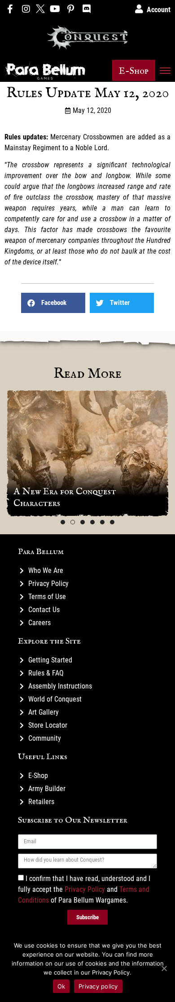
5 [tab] (102, 522)
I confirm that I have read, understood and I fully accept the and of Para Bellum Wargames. (84, 889)
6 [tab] (112, 522)
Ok (61, 986)
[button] (133, 70)
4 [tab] (92, 522)
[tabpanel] (87, 453)
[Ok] (163, 968)
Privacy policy (98, 986)
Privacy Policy (85, 889)
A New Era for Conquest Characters (64, 497)
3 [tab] (82, 522)
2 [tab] (72, 522)
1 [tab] (63, 522)
